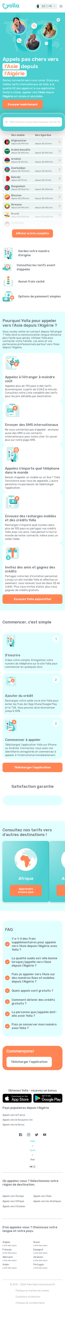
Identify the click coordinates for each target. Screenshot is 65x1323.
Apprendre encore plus (26, 890)
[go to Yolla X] (36, 1135)
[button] (46, 6)
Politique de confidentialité (30, 1303)
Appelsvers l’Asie (42, 1196)
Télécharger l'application (32, 767)
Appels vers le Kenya (13, 1124)
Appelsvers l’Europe (13, 1196)
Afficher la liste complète (32, 233)
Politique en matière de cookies (32, 1290)
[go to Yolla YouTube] (44, 1135)
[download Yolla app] (17, 1098)
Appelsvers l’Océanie (13, 1206)
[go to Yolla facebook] (20, 1135)
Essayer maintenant (23, 104)
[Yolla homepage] (10, 6)
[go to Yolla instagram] (28, 1135)
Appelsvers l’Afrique (13, 1201)
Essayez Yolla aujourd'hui (32, 599)
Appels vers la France (13, 1115)
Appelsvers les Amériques (47, 1201)
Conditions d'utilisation (28, 1296)
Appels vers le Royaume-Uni (17, 1119)
